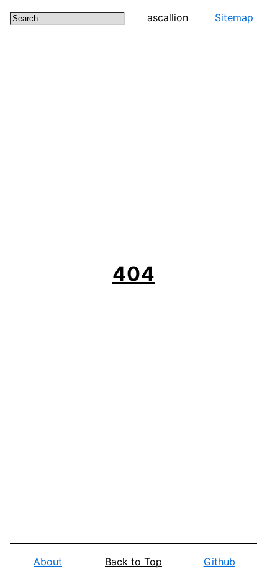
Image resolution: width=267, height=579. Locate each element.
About (48, 561)
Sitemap (234, 17)
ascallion (167, 17)
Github (219, 561)
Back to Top (133, 561)
